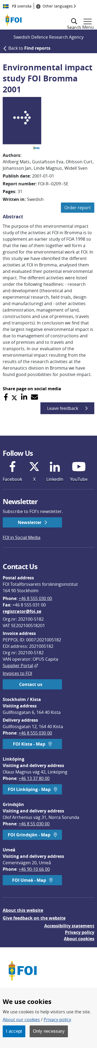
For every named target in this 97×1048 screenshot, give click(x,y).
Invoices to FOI (17, 673)
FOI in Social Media (21, 537)
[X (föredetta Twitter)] (14, 397)
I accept (14, 1031)
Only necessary (49, 1031)
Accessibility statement (69, 926)
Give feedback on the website (34, 918)
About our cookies (21, 1019)
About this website (23, 910)
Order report (77, 208)
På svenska (21, 6)
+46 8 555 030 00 (35, 598)
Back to (29, 48)
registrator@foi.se (22, 611)
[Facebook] (6, 397)
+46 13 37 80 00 (34, 778)
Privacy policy (79, 932)
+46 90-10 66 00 (34, 869)
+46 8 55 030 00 (34, 824)
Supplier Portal (20, 665)
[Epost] (34, 397)
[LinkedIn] (24, 397)
